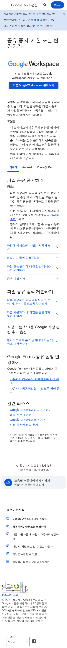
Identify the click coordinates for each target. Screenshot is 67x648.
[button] (5, 5)
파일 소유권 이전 (21, 415)
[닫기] (64, 14)
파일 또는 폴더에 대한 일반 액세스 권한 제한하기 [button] (29, 268)
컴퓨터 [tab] (13, 167)
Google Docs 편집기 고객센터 (25, 5)
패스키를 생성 (31, 19)
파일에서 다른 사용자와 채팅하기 (31, 562)
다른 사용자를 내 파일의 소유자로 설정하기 (36, 536)
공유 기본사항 (15, 510)
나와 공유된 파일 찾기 (24, 425)
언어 (12, 636)
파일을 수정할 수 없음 (25, 554)
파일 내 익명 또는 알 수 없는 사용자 (33, 546)
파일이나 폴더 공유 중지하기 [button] (25, 258)
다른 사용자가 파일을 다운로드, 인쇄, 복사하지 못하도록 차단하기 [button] (29, 301)
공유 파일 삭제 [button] (16, 278)
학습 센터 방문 (10, 595)
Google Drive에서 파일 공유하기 (31, 410)
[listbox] (18, 641)
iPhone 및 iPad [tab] (45, 167)
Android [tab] (27, 167)
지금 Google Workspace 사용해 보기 (33, 85)
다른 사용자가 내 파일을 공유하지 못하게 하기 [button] (28, 314)
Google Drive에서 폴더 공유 (28, 420)
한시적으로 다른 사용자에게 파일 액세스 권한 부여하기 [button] (30, 342)
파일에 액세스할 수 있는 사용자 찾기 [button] (29, 247)
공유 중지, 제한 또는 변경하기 (29, 526)
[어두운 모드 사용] (34, 641)
